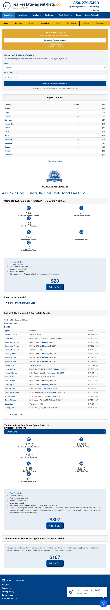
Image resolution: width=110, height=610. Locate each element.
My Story (73, 6)
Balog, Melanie (10, 400)
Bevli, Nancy (9, 338)
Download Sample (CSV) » (55, 40)
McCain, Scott (10, 388)
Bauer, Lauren (10, 404)
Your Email (8, 73)
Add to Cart (55, 287)
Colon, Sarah (10, 380)
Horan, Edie (9, 365)
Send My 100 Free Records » (55, 83)
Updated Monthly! (16, 264)
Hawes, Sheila (10, 353)
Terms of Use (7, 595)
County (7, 63)
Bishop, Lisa (9, 407)
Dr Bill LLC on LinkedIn (16, 580)
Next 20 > (18, 414)
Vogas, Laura (10, 396)
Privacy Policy (8, 591)
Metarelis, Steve (11, 334)
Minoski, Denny (10, 377)
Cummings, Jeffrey (12, 342)
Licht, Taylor (9, 384)
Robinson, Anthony (12, 392)
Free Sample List (16, 261)
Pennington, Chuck (12, 350)
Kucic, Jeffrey (10, 369)
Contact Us (93, 6)
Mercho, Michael (11, 373)
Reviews (82, 6)
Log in (96, 9)
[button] (22, 15)
